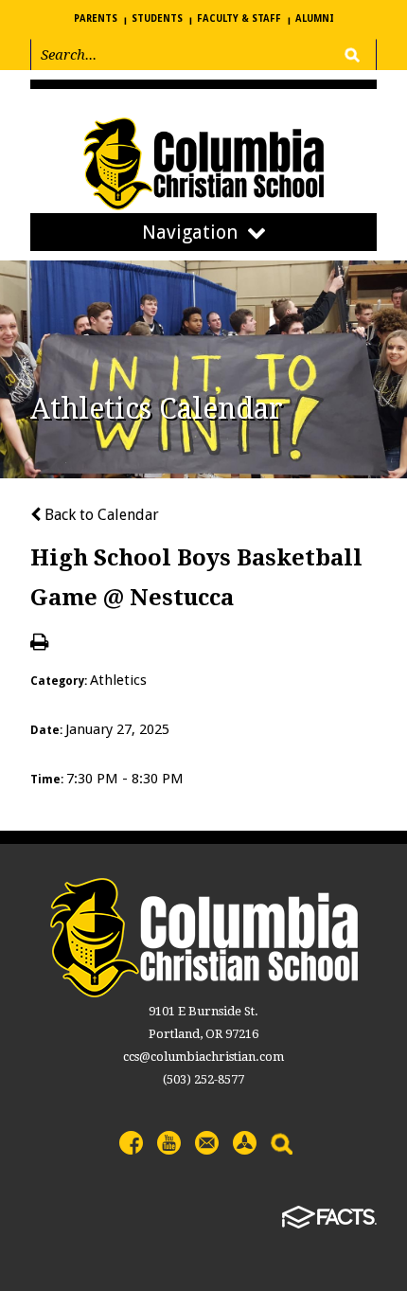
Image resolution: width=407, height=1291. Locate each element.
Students (157, 18)
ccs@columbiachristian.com (203, 1056)
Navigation (190, 232)
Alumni (314, 18)
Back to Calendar (100, 515)
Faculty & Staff (239, 18)
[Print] (39, 644)
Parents (95, 18)
